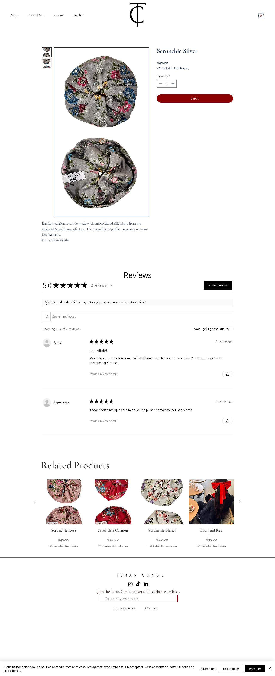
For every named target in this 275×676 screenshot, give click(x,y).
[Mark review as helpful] (227, 374)
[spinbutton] (167, 83)
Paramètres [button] (207, 669)
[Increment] (173, 83)
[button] (58, 15)
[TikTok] (138, 584)
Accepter (255, 669)
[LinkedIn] (146, 584)
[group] (137, 515)
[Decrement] (160, 83)
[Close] (269, 669)
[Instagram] (130, 584)
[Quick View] (63, 501)
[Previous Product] (34, 501)
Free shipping (181, 68)
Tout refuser (231, 669)
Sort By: (200, 329)
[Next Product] (240, 501)
